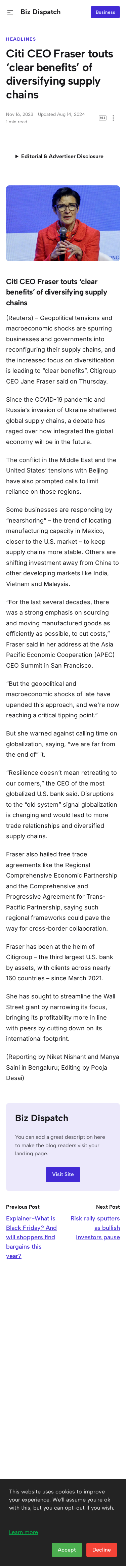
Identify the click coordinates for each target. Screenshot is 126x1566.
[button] (10, 12)
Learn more (23, 1532)
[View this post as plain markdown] (103, 118)
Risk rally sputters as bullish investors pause (95, 1228)
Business (105, 12)
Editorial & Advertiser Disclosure (62, 156)
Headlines (21, 39)
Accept (67, 1550)
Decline (101, 1550)
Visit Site (63, 1174)
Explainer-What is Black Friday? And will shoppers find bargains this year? (31, 1237)
